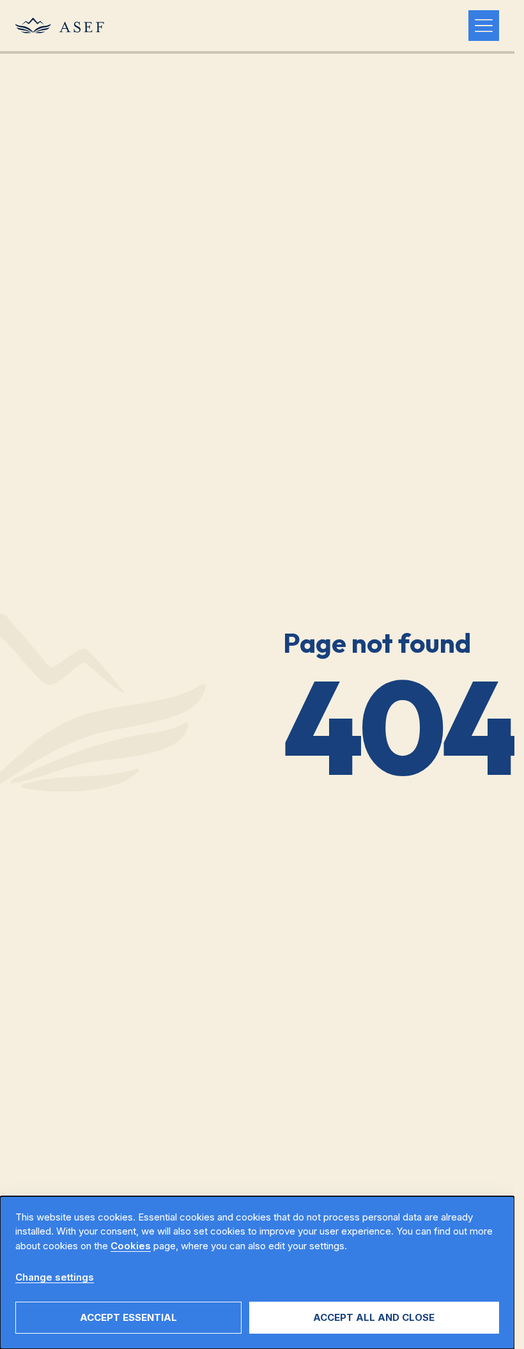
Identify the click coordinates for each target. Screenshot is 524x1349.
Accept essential (128, 1317)
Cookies (131, 1246)
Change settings (54, 1277)
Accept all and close (374, 1317)
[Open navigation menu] (483, 25)
